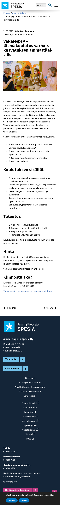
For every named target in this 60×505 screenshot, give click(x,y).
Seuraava (48, 307)
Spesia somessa (30, 416)
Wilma (30, 434)
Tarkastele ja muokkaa (44, 495)
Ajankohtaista (19, 13)
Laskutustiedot (13, 368)
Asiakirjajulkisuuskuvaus (30, 382)
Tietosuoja (30, 378)
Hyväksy (12, 500)
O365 (30, 438)
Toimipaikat (11, 359)
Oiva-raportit (30, 395)
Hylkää (24, 500)
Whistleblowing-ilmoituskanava (30, 386)
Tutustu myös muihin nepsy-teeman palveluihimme (28, 291)
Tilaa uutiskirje (30, 403)
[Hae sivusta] (50, 5)
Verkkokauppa (30, 420)
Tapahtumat (30, 412)
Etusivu (6, 13)
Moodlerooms (30, 429)
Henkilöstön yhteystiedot (18, 490)
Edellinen (11, 307)
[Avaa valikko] (56, 5)
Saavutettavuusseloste (30, 391)
